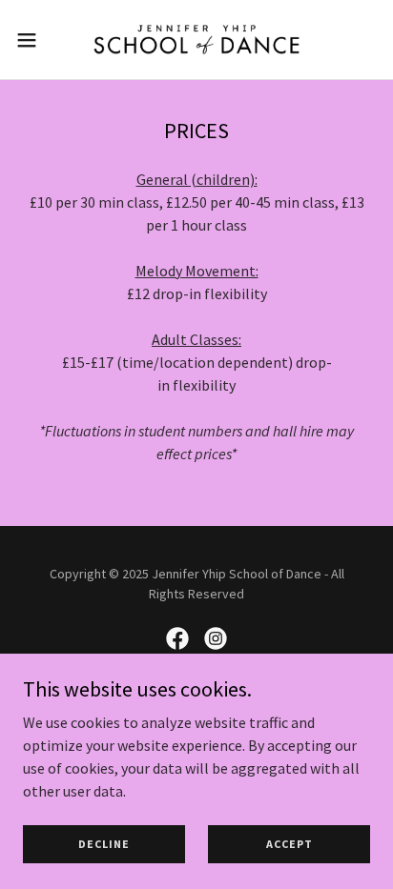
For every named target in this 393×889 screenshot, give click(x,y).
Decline (104, 844)
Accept (289, 844)
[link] (196, 39)
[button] (36, 40)
